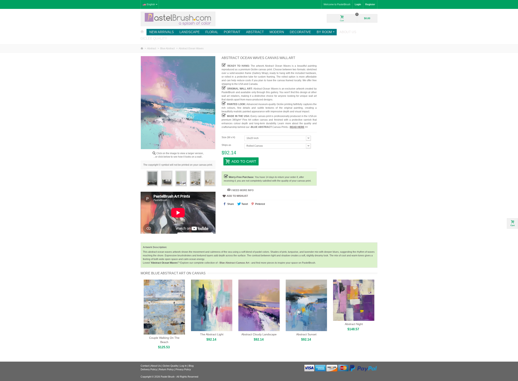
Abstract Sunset (306, 334)
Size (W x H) (229, 137)
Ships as (227, 145)
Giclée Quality (153, 38)
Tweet (244, 204)
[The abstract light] (211, 305)
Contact (145, 365)
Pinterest (260, 204)
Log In (183, 365)
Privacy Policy (183, 369)
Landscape (189, 32)
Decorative (300, 32)
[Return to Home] (142, 48)
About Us (348, 32)
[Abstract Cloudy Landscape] (259, 305)
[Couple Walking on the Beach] (164, 307)
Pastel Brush (168, 376)
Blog (191, 365)
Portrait (232, 32)
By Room (324, 32)
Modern (277, 32)
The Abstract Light (211, 334)
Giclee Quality (170, 365)
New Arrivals (161, 32)
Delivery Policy (149, 369)
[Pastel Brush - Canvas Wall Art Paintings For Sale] (178, 18)
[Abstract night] (353, 300)
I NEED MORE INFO (242, 190)
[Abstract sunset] (306, 305)
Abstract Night (354, 324)
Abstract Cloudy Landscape (259, 334)
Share (230, 204)
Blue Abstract (167, 48)
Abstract (255, 32)
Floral (211, 32)
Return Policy (166, 369)
